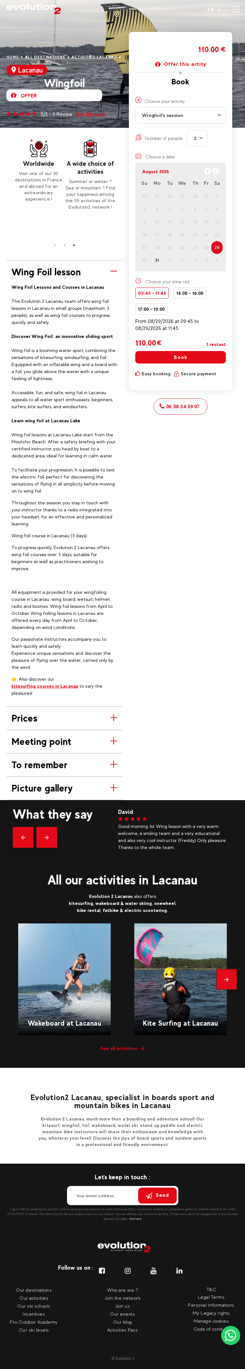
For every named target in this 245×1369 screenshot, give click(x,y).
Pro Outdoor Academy (34, 1322)
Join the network (122, 1298)
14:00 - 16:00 (190, 293)
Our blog (122, 1322)
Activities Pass (122, 1330)
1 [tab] (55, 245)
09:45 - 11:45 (152, 293)
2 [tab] (64, 245)
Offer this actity (185, 64)
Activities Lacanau (93, 57)
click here (135, 1218)
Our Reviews (90, 114)
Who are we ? (122, 1290)
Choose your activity (165, 101)
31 (157, 260)
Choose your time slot (167, 281)
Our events (122, 1314)
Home (12, 57)
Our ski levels (34, 1330)
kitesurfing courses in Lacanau (44, 686)
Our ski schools (33, 1306)
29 (216, 247)
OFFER (28, 96)
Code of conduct (211, 1329)
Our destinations (34, 1290)
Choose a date (159, 156)
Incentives (34, 1314)
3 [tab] (74, 245)
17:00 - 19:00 (151, 309)
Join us (122, 1306)
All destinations (45, 57)
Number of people (163, 138)
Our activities (33, 1298)
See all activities (118, 1048)
